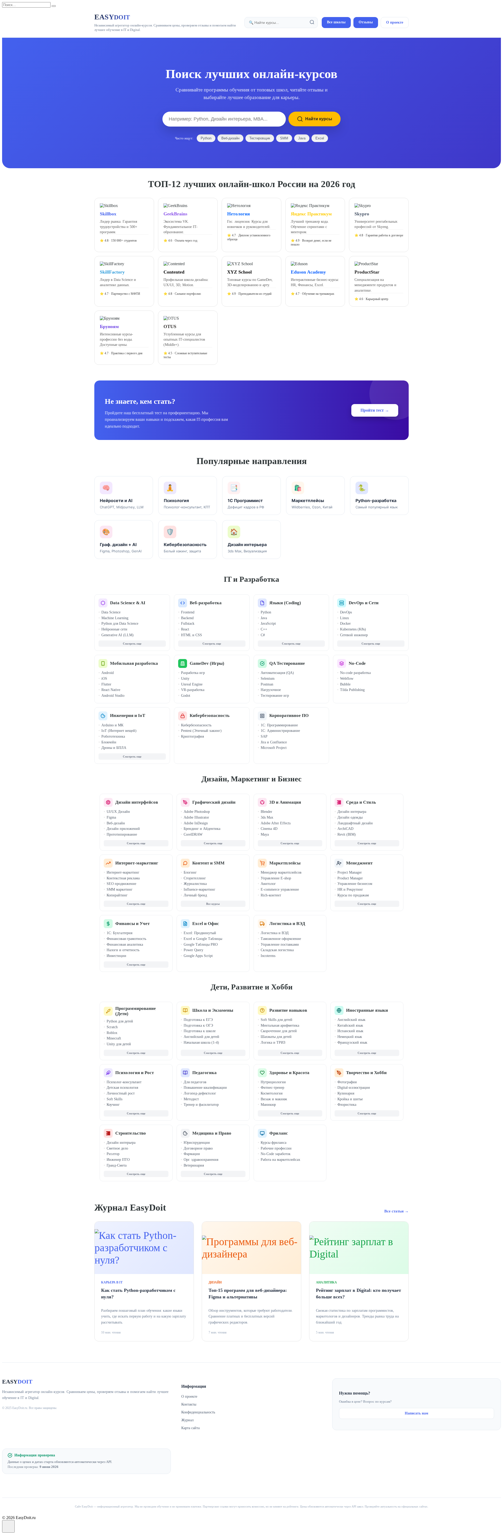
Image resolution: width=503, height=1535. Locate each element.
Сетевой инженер (354, 635)
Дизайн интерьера (351, 812)
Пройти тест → (374, 410)
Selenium (268, 679)
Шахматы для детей (276, 1037)
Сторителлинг (195, 878)
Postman (267, 684)
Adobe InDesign (196, 823)
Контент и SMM (208, 863)
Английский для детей (201, 1037)
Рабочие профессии (276, 1148)
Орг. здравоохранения (201, 1160)
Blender (266, 812)
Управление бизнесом (354, 884)
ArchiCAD (345, 829)
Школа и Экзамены (212, 1010)
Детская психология (122, 1088)
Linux (344, 618)
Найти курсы (318, 119)
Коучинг (113, 1105)
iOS (104, 679)
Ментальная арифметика (280, 1025)
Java (301, 138)
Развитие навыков (288, 1010)
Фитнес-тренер (272, 1088)
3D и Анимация (285, 802)
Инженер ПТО (118, 1160)
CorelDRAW (193, 834)
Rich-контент (271, 895)
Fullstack (187, 623)
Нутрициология (273, 1082)
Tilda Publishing (352, 690)
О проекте (394, 22)
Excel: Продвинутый (200, 933)
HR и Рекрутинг (350, 889)
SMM (284, 138)
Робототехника (113, 736)
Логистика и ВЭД (287, 923)
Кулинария (345, 1093)
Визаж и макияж (274, 1099)
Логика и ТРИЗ (273, 1042)
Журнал (187, 1420)
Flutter (106, 684)
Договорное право (198, 1148)
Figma (111, 817)
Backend (187, 618)
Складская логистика (277, 950)
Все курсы (213, 903)
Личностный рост (121, 1093)
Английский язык (351, 1020)
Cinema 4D (269, 829)
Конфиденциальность (198, 1412)
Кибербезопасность (209, 715)
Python (206, 138)
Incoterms (268, 956)
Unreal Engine (192, 684)
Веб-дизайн (230, 138)
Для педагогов (195, 1082)
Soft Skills (114, 1099)
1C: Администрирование (280, 731)
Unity (185, 679)
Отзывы (366, 22)
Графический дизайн (214, 802)
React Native (110, 690)
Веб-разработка (206, 602)
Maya (265, 834)
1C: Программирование (279, 725)
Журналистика (195, 884)
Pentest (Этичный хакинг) (201, 731)
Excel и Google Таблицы (203, 939)
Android (107, 673)
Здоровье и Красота (289, 1072)
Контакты (188, 1404)
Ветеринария (194, 1165)
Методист (191, 1099)
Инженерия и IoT (127, 715)
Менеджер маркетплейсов (281, 872)
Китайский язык (350, 1025)
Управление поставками (280, 944)
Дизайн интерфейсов (136, 802)
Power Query (193, 950)
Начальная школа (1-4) (201, 1042)
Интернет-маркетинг (136, 863)
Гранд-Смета (117, 1165)
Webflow (346, 679)
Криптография (192, 736)
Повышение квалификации (205, 1088)
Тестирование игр (275, 696)
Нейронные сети (114, 629)
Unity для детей (119, 1044)
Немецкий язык (349, 1037)
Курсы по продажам (353, 895)
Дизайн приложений (123, 829)
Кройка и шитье (350, 1099)
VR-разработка (192, 690)
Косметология (271, 1093)
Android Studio (112, 696)
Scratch (112, 1027)
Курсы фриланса (273, 1143)
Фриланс (278, 1133)
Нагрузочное (271, 690)
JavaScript (268, 623)
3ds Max (267, 817)
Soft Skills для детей (276, 1020)
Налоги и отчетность (123, 950)
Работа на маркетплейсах (280, 1160)
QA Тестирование (287, 663)
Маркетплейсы (284, 863)
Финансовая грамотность (126, 939)
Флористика (346, 1105)
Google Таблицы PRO (201, 944)
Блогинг (190, 872)
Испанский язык (350, 1031)
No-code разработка (355, 673)
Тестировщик (259, 138)
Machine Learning (114, 618)
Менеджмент (359, 863)
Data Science (111, 612)
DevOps (346, 612)
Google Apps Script (198, 956)
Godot (185, 696)
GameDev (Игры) (207, 663)
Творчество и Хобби (366, 1072)
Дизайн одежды (350, 817)
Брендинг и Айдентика (202, 829)
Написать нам (416, 1413)
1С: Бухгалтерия (119, 933)
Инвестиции (116, 956)
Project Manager (349, 872)
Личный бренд (195, 895)
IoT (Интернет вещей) (118, 731)
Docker (345, 623)
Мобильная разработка (134, 663)
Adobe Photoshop (197, 812)
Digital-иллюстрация (353, 1088)
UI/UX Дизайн (118, 812)
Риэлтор (113, 1154)
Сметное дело (117, 1148)
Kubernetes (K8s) (353, 629)
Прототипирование (122, 834)
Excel (319, 138)
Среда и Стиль (361, 802)
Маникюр (268, 1105)
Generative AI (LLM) (117, 635)
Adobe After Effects (276, 823)
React (185, 629)
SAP (264, 736)
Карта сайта (190, 1428)
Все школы (336, 22)
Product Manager (350, 878)
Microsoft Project (274, 748)
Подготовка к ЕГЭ (198, 1020)
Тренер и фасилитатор (201, 1105)
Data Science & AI (127, 602)
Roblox (112, 1033)
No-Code (357, 663)
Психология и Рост (134, 1072)
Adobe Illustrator (196, 817)
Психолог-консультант (124, 1082)
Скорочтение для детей (279, 1031)
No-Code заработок (276, 1154)
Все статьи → (396, 1211)
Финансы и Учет (132, 923)
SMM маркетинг (120, 889)
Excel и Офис (205, 923)
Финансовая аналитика (125, 944)
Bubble (345, 684)
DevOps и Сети (364, 602)
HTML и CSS (191, 635)
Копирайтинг (117, 895)
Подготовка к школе (200, 1031)
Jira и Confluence (274, 742)
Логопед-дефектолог (200, 1093)
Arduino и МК (112, 725)
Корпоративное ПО (289, 715)
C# (263, 635)
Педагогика (204, 1072)
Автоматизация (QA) (277, 673)
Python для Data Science (119, 623)
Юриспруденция (197, 1143)
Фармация (192, 1154)
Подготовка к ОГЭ (198, 1025)
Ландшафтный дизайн (355, 823)
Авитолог (268, 884)
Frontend (187, 612)
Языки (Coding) (285, 602)
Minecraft (114, 1038)
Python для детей (120, 1021)
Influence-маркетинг (199, 889)
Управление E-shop (276, 878)
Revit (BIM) (346, 834)
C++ (264, 629)
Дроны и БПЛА (113, 748)
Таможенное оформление (281, 939)
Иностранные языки (367, 1010)
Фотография (347, 1082)
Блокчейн (108, 742)
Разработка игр (193, 673)
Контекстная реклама (123, 878)
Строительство (130, 1133)
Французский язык (352, 1042)
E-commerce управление (280, 889)
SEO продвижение (121, 884)
